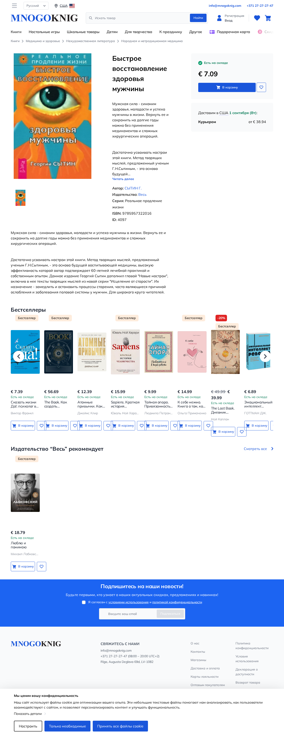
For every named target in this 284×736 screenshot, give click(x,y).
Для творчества (138, 31)
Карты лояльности (204, 677)
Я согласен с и (145, 602)
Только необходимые (67, 726)
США (223, 112)
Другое (195, 31)
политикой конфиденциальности (177, 602)
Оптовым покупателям (208, 685)
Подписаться (170, 614)
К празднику (170, 31)
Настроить (28, 726)
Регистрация (234, 16)
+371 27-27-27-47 (260, 6)
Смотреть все (255, 448)
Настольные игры (44, 31)
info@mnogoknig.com (225, 6)
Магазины (198, 660)
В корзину (230, 87)
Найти (198, 18)
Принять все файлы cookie (120, 726)
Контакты (198, 652)
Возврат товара (248, 682)
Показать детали (28, 713)
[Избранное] (257, 18)
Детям (112, 31)
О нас (195, 643)
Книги (16, 31)
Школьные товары (83, 31)
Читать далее (123, 179)
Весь (142, 194)
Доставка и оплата (205, 668)
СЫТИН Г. (133, 188)
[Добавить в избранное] (261, 87)
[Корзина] (267, 18)
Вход (229, 20)
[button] (18, 356)
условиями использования (128, 602)
